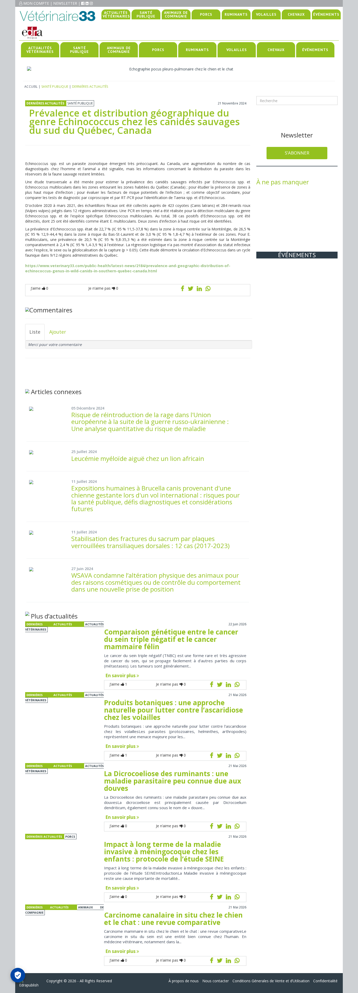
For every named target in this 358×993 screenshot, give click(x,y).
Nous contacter (215, 980)
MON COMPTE (36, 3)
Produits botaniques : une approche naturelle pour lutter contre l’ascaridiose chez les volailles (173, 710)
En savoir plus (121, 675)
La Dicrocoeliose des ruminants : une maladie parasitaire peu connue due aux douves (172, 781)
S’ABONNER (297, 153)
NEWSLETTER (65, 3)
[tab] (35, 332)
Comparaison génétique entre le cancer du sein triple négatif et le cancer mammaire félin (171, 639)
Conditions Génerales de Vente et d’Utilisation (271, 980)
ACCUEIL (31, 86)
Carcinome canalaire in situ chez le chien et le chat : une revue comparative (173, 918)
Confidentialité (325, 980)
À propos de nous (184, 980)
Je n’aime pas (103, 288)
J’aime (39, 288)
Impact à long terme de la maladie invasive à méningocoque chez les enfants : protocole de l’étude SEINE (164, 852)
